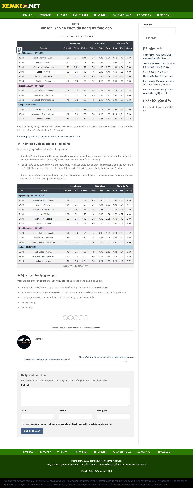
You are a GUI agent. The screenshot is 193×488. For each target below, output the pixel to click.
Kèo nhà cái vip (57, 481)
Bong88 (58, 484)
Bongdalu (79, 481)
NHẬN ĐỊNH (100, 15)
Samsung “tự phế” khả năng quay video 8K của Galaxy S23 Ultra (49, 136)
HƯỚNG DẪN (164, 15)
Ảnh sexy (25, 481)
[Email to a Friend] (75, 317)
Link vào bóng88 (127, 481)
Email (62, 410)
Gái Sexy (35, 481)
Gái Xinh (8, 481)
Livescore (44, 15)
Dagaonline (89, 481)
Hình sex (44, 481)
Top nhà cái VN (180, 481)
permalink (95, 328)
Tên (23, 410)
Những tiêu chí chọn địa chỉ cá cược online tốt (47, 359)
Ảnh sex (17, 481)
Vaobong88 (82, 484)
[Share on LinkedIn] (86, 317)
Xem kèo (27, 15)
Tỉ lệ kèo (62, 15)
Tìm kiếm (147, 25)
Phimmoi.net (128, 484)
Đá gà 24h (113, 481)
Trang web (102, 410)
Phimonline (151, 484)
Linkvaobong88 (164, 481)
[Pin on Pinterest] (81, 317)
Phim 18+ (162, 484)
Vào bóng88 (19, 484)
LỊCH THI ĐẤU (80, 15)
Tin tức (75, 24)
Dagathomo (102, 481)
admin (90, 37)
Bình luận (26, 385)
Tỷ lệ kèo (8, 484)
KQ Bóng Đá (144, 15)
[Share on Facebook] (65, 317)
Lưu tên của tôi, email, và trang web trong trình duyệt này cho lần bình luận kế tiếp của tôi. (69, 424)
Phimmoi (92, 484)
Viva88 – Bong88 (35, 484)
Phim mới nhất (105, 484)
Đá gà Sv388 (68, 484)
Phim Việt (140, 484)
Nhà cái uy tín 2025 (146, 481)
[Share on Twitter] (70, 317)
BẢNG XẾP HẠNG (122, 15)
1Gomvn (69, 481)
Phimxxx (117, 484)
